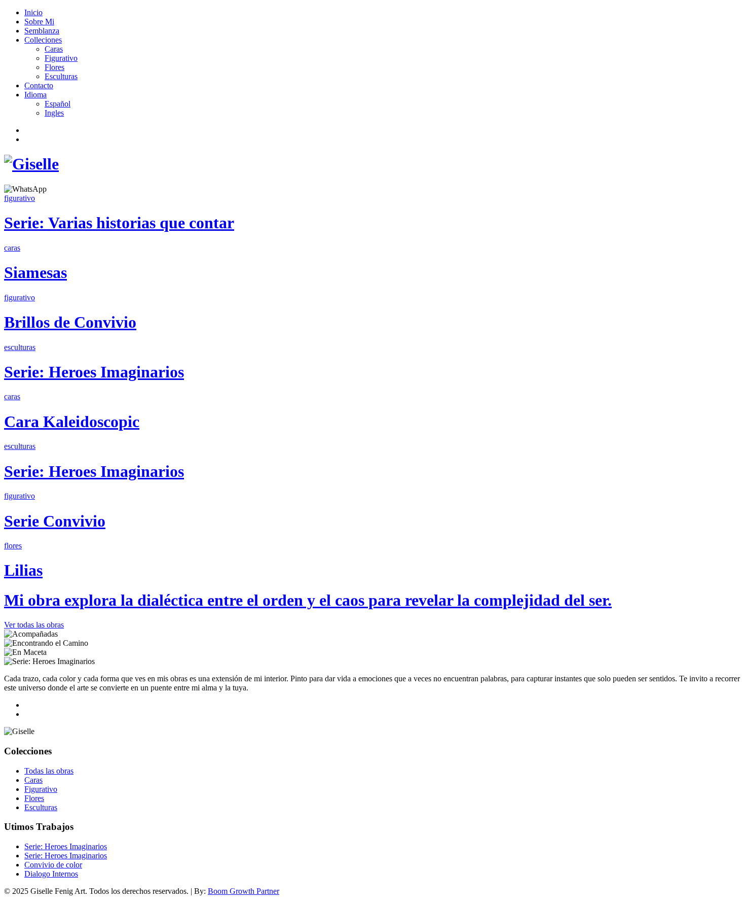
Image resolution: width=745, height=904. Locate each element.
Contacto (38, 85)
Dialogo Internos (51, 874)
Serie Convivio (54, 521)
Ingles (54, 113)
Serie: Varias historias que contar (119, 223)
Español (57, 103)
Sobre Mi (39, 21)
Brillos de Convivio (70, 322)
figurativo (19, 198)
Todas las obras (48, 771)
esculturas (19, 347)
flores (13, 545)
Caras (54, 49)
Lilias (23, 570)
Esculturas (61, 76)
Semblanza (41, 30)
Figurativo (61, 58)
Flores (54, 67)
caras (12, 248)
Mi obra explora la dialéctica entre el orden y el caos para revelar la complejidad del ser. (308, 600)
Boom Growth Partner (243, 891)
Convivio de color (53, 864)
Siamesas (35, 272)
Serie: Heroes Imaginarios (94, 372)
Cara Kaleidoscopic (71, 421)
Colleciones (43, 40)
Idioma (35, 94)
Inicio (33, 12)
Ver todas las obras (34, 624)
